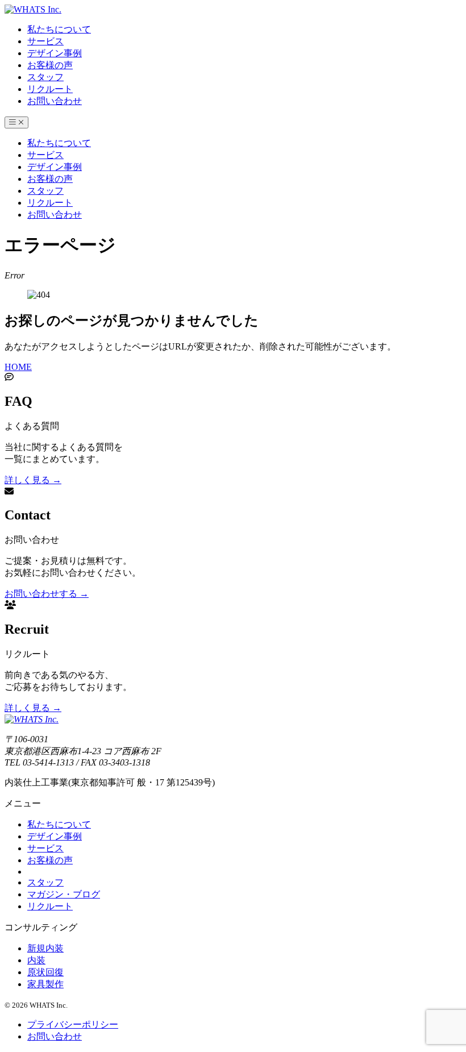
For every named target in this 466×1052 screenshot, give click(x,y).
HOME (18, 367)
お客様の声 (50, 65)
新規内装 (45, 948)
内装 (36, 960)
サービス (45, 41)
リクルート (50, 89)
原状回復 (45, 972)
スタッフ (45, 77)
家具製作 (45, 984)
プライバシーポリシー (72, 1024)
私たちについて (59, 29)
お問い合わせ (54, 101)
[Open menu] (16, 122)
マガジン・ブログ (63, 894)
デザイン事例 (54, 53)
